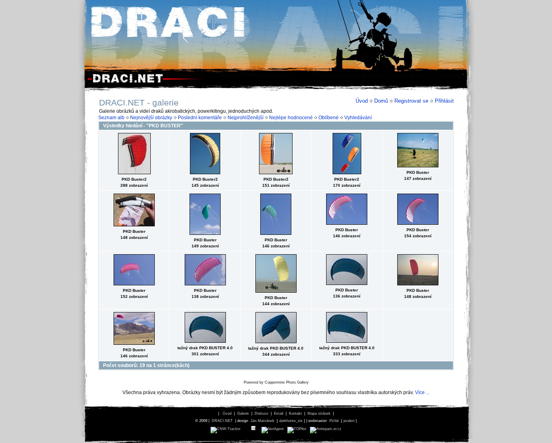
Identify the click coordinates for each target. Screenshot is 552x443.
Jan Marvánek (262, 421)
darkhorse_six (291, 421)
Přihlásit (444, 101)
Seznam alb (111, 117)
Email (278, 413)
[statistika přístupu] (225, 429)
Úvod (362, 101)
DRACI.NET (222, 421)
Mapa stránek (319, 413)
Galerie (243, 413)
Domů (381, 101)
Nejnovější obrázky (151, 117)
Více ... (422, 392)
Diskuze (261, 413)
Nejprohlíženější (245, 117)
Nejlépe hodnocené (291, 117)
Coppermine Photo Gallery (287, 382)
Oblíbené (328, 117)
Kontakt (295, 413)
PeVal (334, 421)
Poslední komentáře (200, 117)
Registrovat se (411, 101)
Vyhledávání (358, 117)
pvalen (348, 421)
